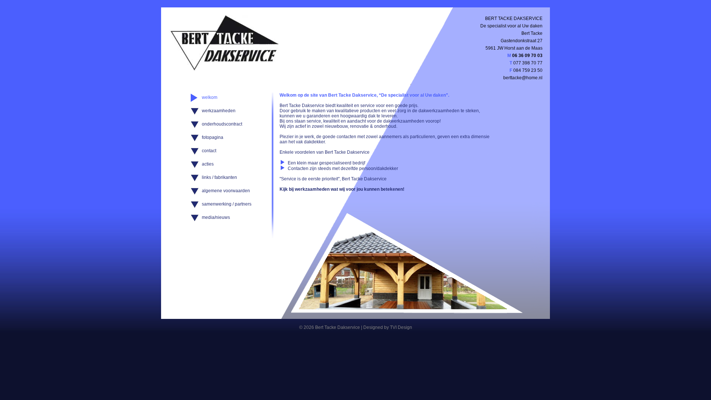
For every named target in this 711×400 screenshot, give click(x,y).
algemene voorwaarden (226, 190)
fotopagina (212, 137)
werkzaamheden (219, 110)
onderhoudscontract (222, 124)
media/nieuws (216, 217)
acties (208, 164)
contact (209, 150)
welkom (209, 97)
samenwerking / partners (226, 204)
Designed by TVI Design (387, 327)
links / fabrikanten (219, 177)
